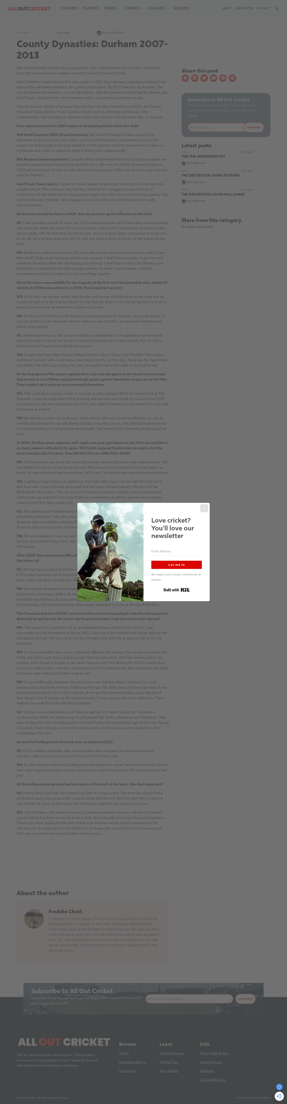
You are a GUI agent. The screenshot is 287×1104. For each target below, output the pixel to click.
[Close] (204, 508)
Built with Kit (177, 589)
